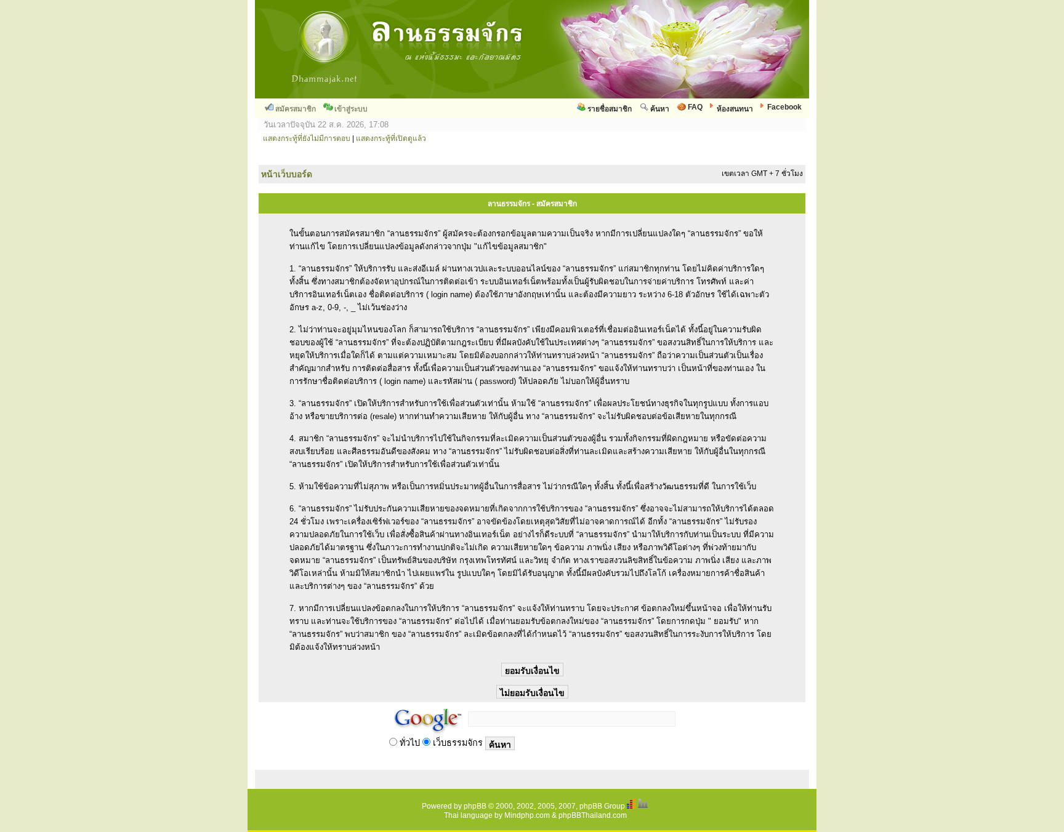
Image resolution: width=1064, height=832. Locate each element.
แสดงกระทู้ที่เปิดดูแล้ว (391, 138)
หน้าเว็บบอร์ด (286, 174)
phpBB (475, 806)
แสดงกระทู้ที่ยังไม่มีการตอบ (306, 138)
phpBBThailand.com (592, 815)
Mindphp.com (527, 815)
